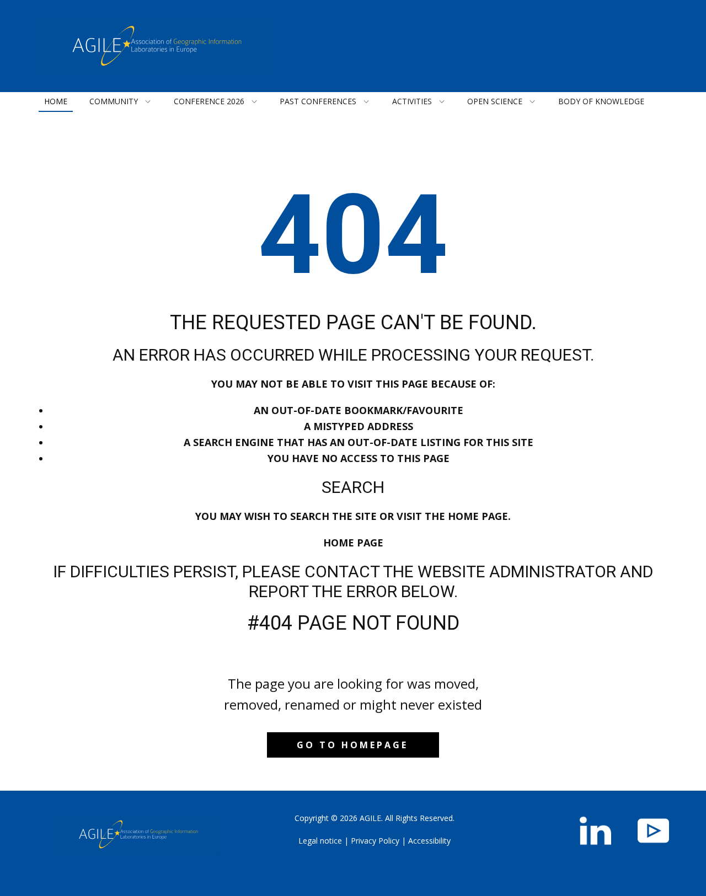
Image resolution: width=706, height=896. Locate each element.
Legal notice (320, 840)
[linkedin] (595, 830)
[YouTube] (653, 830)
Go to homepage (352, 745)
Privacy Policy (375, 840)
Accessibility (429, 840)
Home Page (353, 542)
